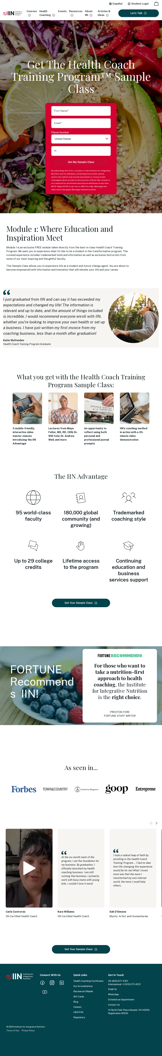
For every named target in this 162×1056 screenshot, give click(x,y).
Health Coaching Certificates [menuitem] (88, 981)
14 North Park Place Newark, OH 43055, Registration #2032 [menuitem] (129, 1012)
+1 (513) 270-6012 (131, 984)
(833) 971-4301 (120, 981)
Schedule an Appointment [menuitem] (121, 999)
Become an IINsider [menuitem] (83, 991)
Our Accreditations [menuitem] (83, 986)
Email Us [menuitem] (112, 989)
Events (62, 11)
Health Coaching (45, 13)
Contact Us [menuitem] (114, 1005)
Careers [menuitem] (77, 1007)
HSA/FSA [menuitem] (78, 1012)
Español (117, 3)
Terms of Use (12, 1030)
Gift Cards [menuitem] (78, 996)
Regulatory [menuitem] (79, 1017)
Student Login (140, 3)
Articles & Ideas (104, 13)
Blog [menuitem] (75, 1002)
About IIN (89, 13)
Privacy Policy (103, 189)
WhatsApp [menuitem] (113, 994)
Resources (75, 11)
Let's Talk (136, 13)
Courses (32, 11)
